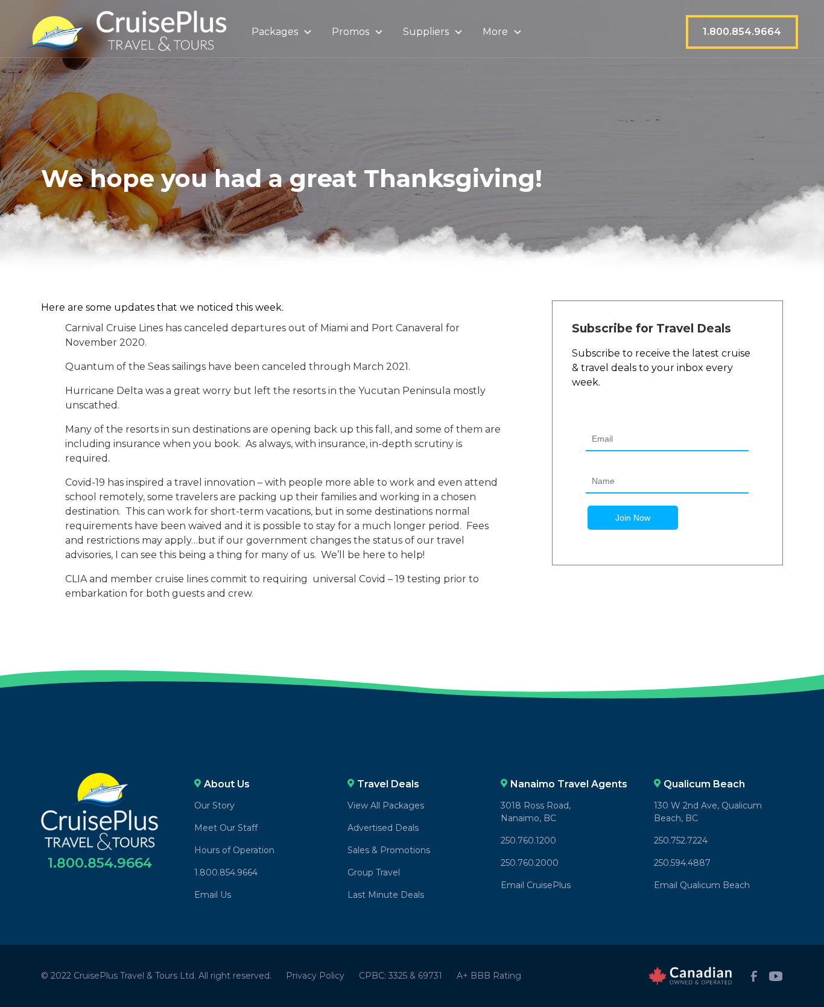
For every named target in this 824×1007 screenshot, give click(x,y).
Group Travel (373, 872)
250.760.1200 (528, 840)
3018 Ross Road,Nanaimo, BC (536, 812)
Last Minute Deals (385, 894)
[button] (282, 32)
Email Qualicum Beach (702, 885)
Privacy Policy (315, 975)
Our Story (214, 805)
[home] (126, 32)
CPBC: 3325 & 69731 (400, 975)
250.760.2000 (530, 862)
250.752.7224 (681, 840)
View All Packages (385, 805)
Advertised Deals (383, 827)
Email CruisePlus (536, 885)
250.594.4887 (682, 862)
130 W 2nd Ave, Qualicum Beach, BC (708, 812)
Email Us (212, 894)
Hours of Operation (234, 850)
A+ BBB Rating (489, 975)
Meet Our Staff (226, 827)
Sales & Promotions (388, 850)
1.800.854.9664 (742, 31)
